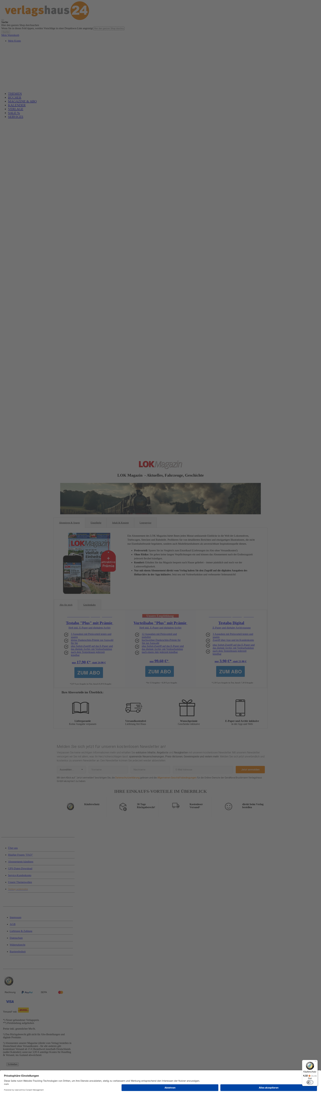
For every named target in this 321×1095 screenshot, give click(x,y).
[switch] (310, 1082)
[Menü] (316, 1062)
